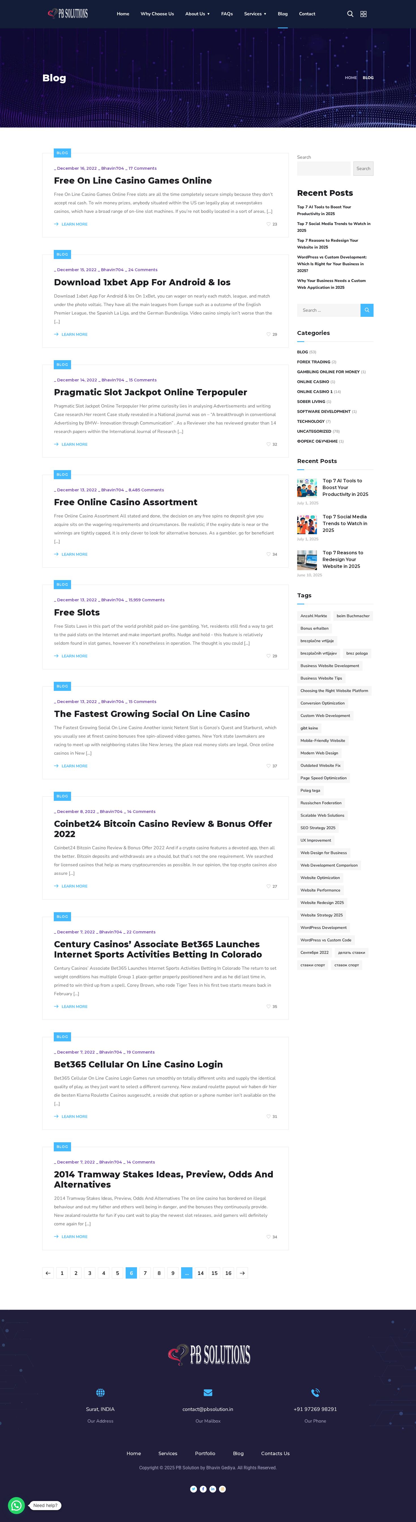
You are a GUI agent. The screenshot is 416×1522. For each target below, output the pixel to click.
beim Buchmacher (353, 616)
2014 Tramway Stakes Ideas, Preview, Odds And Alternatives (163, 1179)
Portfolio (205, 1453)
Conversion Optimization (323, 703)
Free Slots (77, 613)
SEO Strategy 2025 (318, 828)
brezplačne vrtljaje (317, 641)
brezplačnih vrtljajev (319, 653)
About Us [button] (195, 14)
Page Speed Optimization (324, 778)
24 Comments (143, 269)
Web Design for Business (324, 853)
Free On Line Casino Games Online (133, 181)
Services (167, 1453)
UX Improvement (316, 840)
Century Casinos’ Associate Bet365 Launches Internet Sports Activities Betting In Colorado (158, 949)
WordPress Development (324, 927)
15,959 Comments (146, 599)
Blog (283, 14)
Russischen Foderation (321, 803)
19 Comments (140, 1052)
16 (228, 1273)
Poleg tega (310, 790)
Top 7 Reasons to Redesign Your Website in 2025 (327, 244)
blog (62, 153)
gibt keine (309, 728)
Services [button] (253, 14)
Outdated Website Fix (320, 765)
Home (123, 14)
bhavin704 (112, 168)
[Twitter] (193, 1489)
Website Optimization (320, 877)
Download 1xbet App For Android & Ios (142, 282)
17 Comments (142, 168)
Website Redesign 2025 (322, 902)
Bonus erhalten (315, 628)
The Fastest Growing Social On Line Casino (152, 714)
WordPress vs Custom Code (326, 940)
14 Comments (141, 811)
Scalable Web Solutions (322, 815)
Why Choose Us (157, 14)
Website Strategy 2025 (322, 915)
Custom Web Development (325, 715)
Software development (324, 411)
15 (214, 1273)
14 (201, 1273)
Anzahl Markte (314, 616)
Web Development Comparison (329, 865)
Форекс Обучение (317, 441)
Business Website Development (330, 665)
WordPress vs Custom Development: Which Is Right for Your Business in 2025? (332, 263)
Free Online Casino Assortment (126, 502)
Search (304, 157)
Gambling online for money (328, 372)
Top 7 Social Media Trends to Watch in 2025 (333, 227)
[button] (16, 1505)
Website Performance (320, 890)
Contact (307, 14)
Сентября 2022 (315, 952)
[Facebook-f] (203, 1489)
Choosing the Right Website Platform (334, 690)
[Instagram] (222, 1489)
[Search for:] (335, 310)
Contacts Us (275, 1453)
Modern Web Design (319, 753)
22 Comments (141, 932)
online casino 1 (315, 391)
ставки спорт (313, 965)
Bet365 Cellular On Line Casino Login (138, 1065)
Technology (311, 421)
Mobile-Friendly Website (323, 740)
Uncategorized (314, 431)
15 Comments (143, 380)
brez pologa (357, 653)
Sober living (311, 401)
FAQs (227, 14)
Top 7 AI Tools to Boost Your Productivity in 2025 (324, 210)
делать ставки (351, 952)
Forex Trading (313, 362)
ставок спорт (346, 965)
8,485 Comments (146, 490)
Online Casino (313, 382)
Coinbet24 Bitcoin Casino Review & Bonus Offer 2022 (163, 829)
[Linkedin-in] (212, 1489)
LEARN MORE (74, 224)
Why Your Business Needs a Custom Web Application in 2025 (331, 284)
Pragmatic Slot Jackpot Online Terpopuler (150, 392)
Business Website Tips (321, 678)
